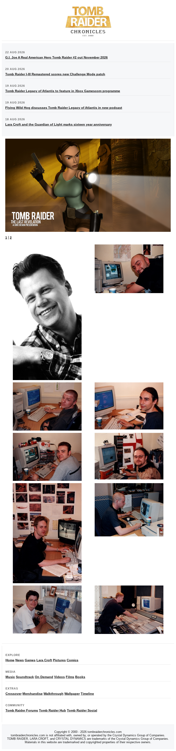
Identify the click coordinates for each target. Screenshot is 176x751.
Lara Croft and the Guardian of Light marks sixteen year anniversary (58, 124)
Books (80, 677)
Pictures (59, 660)
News (19, 660)
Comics (72, 660)
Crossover (14, 693)
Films (70, 677)
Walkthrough (53, 693)
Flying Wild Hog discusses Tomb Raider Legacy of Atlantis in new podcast (63, 107)
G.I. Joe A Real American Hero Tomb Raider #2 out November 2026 (56, 57)
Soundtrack (25, 677)
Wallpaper (72, 693)
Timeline (87, 693)
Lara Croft (44, 660)
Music (10, 677)
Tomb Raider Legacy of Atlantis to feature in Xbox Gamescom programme (62, 91)
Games (30, 660)
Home (10, 660)
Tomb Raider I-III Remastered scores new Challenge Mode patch (55, 74)
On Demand (44, 677)
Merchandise (32, 693)
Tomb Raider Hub (52, 710)
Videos (59, 677)
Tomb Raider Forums (22, 710)
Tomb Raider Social (82, 710)
